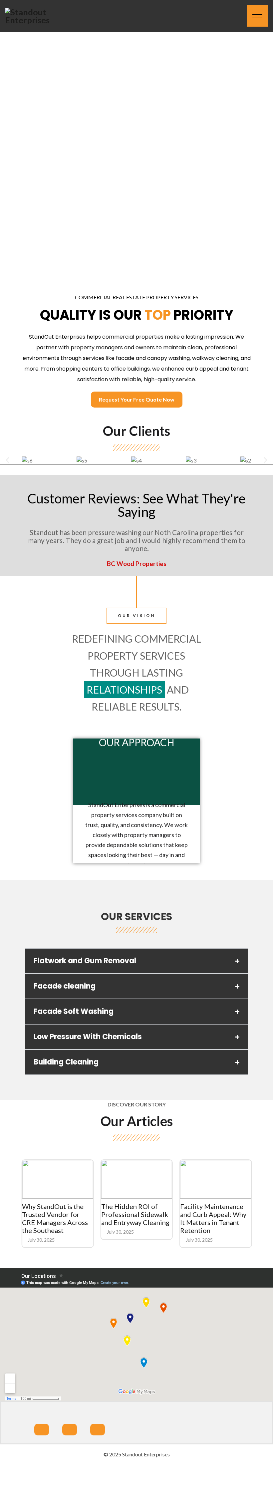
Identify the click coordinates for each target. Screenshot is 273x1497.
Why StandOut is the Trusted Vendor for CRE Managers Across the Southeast (55, 1218)
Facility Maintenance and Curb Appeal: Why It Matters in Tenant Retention (213, 1218)
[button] (7, 460)
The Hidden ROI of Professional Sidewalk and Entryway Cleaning (135, 1214)
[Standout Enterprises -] (35, 16)
